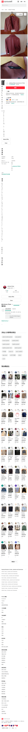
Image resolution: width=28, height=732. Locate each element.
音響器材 (3, 689)
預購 (2, 633)
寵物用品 (3, 662)
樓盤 (2, 621)
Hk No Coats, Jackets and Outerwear (10, 573)
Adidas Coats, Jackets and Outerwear (10, 584)
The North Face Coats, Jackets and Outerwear (11, 586)
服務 (2, 612)
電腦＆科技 (4, 654)
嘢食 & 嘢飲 (4, 675)
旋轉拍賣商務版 (5, 605)
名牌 (2, 642)
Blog (2, 602)
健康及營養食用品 (5, 673)
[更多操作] (25, 14)
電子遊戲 (3, 656)
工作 (2, 610)
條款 (2, 722)
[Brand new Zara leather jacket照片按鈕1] (14, 23)
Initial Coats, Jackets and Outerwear (9, 590)
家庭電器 (3, 658)
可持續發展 (15, 721)
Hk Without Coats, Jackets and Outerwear (11, 579)
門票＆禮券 (4, 713)
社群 (2, 631)
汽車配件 (3, 619)
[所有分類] (18, 1)
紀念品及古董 (4, 707)
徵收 (2, 635)
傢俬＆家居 (4, 651)
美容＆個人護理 (5, 646)
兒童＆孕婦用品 (5, 671)
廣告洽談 (22, 721)
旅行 (2, 709)
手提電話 (3, 687)
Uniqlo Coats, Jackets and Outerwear (10, 582)
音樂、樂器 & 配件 (5, 700)
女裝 (2, 640)
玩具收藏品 (4, 698)
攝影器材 (3, 691)
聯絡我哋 (7, 721)
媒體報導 (11, 721)
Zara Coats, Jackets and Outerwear (9, 577)
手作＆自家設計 (5, 705)
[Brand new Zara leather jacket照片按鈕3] (14, 68)
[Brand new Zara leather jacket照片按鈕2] (14, 45)
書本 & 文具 (4, 703)
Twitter (3, 600)
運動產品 (3, 660)
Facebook (4, 598)
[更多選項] (1, 387)
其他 (2, 629)
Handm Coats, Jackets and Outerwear (10, 588)
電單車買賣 (4, 623)
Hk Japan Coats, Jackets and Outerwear (10, 575)
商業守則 (9, 722)
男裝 (2, 644)
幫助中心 (3, 721)
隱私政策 (5, 722)
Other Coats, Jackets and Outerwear (9, 571)
